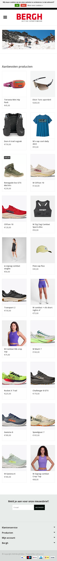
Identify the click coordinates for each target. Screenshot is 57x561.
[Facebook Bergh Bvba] (14, 515)
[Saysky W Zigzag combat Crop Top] (42, 458)
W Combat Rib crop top (13, 350)
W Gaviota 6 (9, 473)
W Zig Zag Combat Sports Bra (41, 225)
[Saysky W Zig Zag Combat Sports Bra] (42, 208)
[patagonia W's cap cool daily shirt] (42, 125)
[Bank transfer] (52, 557)
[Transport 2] (14, 292)
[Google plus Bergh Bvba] (24, 515)
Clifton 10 (8, 224)
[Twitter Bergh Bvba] (19, 515)
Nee (23, 5)
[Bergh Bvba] (34, 17)
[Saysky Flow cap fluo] (42, 250)
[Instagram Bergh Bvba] (43, 515)
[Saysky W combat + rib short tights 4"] (42, 292)
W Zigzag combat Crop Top (41, 475)
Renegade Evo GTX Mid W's (12, 184)
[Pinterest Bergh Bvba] (28, 515)
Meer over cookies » (35, 5)
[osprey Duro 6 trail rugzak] (14, 125)
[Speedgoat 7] (42, 416)
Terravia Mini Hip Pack (12, 101)
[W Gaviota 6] (14, 458)
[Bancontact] (23, 557)
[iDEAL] (46, 557)
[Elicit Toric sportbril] (42, 84)
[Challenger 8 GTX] (42, 375)
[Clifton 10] (14, 208)
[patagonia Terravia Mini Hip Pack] (14, 84)
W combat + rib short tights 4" (42, 308)
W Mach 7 (37, 349)
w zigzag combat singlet (12, 267)
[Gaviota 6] (14, 416)
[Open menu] (5, 17)
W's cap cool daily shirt (41, 142)
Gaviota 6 (8, 432)
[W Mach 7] (42, 333)
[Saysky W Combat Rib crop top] (14, 333)
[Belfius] (35, 557)
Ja (17, 5)
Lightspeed (39, 554)
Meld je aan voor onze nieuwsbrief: (28, 501)
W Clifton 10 (38, 182)
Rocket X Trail (10, 390)
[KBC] (40, 557)
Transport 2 (9, 307)
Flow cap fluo (39, 266)
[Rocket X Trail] (14, 375)
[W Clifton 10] (42, 167)
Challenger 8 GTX (41, 390)
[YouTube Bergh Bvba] (33, 515)
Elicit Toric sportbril (42, 99)
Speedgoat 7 (38, 432)
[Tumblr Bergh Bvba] (38, 515)
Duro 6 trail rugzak (13, 141)
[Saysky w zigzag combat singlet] (14, 250)
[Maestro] (29, 557)
